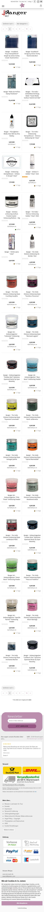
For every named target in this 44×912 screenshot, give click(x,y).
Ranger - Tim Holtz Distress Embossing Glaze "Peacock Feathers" (32, 577)
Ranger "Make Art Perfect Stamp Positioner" (12, 93)
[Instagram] (38, 1)
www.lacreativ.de (8, 874)
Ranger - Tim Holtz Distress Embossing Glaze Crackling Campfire (11, 294)
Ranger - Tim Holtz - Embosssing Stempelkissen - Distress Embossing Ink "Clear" (32, 135)
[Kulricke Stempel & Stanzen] (22, 5)
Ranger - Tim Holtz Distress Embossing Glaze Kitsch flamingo (32, 617)
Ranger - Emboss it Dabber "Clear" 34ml (32, 173)
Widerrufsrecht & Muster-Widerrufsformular (19, 816)
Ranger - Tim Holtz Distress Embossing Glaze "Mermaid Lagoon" (32, 334)
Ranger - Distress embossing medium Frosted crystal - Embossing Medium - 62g (12, 215)
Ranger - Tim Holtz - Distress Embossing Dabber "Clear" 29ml (32, 214)
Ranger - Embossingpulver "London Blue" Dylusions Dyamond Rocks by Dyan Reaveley (32, 538)
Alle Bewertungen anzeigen (35, 738)
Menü (3, 6)
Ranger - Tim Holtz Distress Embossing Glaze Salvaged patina (11, 457)
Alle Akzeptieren (22, 903)
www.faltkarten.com (9, 876)
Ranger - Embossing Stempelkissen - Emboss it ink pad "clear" (12, 174)
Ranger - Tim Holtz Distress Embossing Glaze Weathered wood (32, 497)
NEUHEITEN (14, 1)
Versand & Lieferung (11, 811)
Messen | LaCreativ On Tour (14, 804)
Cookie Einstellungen (11, 826)
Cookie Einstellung (22, 908)
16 (26, 29)
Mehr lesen (6, 752)
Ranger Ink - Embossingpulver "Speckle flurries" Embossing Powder (11, 619)
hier (35, 791)
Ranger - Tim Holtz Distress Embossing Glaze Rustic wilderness (32, 417)
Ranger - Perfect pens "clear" (12, 253)
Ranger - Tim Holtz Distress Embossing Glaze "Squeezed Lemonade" (11, 417)
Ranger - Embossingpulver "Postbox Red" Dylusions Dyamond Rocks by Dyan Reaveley (11, 378)
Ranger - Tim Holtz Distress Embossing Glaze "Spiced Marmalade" (32, 457)
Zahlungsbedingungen (12, 813)
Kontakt (7, 806)
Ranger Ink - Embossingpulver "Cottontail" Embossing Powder (11, 335)
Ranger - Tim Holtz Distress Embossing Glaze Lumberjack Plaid (11, 537)
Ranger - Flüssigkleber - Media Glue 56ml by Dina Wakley (12, 134)
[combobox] (8, 24)
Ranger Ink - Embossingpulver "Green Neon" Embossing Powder (11, 577)
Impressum (8, 809)
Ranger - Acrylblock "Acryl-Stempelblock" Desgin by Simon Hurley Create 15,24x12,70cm (12, 55)
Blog (29, 1)
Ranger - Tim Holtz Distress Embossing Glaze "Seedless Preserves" (32, 294)
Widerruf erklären (9, 830)
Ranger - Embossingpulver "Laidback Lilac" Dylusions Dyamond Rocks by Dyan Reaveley (32, 659)
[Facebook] (35, 1)
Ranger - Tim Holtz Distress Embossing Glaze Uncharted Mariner (11, 658)
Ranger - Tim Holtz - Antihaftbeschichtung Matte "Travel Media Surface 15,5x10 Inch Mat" (32, 95)
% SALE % (23, 1)
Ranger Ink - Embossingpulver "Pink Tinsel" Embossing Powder (11, 497)
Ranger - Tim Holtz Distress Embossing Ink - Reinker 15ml (32, 254)
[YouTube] (41, 1)
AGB (6, 823)
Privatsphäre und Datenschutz (14, 821)
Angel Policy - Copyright (12, 818)
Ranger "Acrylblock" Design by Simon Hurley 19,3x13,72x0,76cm (32, 54)
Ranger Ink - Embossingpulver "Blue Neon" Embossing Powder (32, 377)
